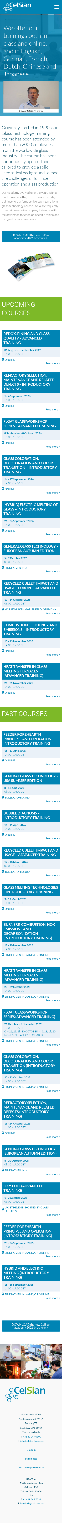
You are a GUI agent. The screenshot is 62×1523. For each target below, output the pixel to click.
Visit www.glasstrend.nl (31, 1467)
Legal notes (31, 1458)
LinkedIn (31, 1449)
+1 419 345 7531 (31, 1499)
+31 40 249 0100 (31, 1436)
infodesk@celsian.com (32, 1441)
